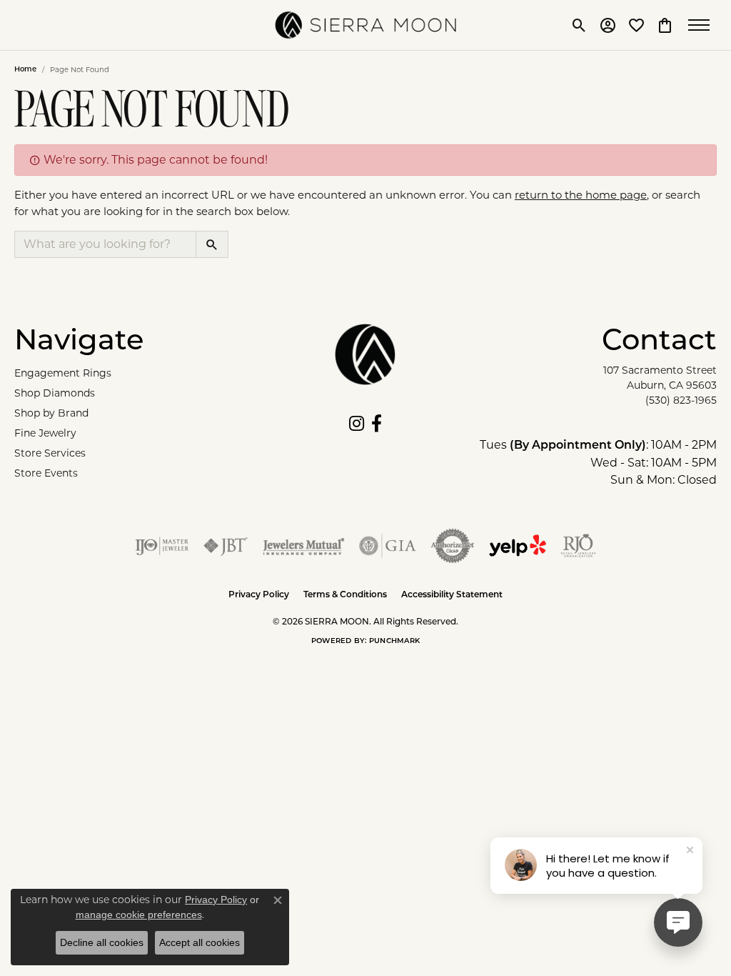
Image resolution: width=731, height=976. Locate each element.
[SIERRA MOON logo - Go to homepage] (366, 25)
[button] (579, 25)
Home (25, 70)
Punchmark (394, 641)
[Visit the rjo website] (578, 546)
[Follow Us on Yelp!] (517, 546)
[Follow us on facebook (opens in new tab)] (376, 423)
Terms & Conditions (345, 595)
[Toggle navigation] (702, 25)
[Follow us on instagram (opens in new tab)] (356, 423)
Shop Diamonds (54, 393)
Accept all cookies (199, 942)
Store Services (50, 453)
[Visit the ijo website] (161, 546)
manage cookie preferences (139, 914)
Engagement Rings (62, 373)
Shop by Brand (51, 413)
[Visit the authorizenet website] (452, 546)
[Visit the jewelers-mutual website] (304, 546)
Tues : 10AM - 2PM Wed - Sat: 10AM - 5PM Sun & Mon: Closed (598, 462)
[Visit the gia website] (387, 546)
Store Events (46, 473)
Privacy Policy (258, 595)
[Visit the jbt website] (225, 546)
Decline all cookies (101, 942)
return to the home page (581, 194)
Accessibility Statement (452, 595)
